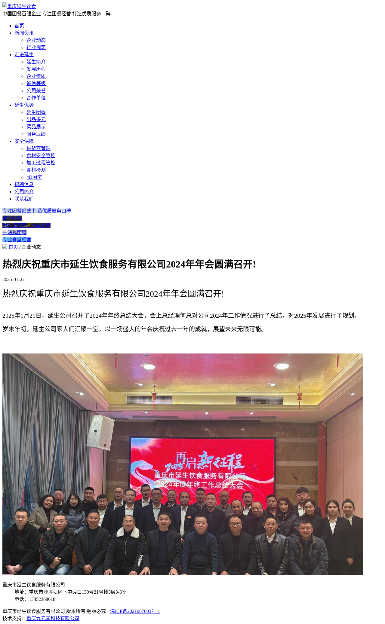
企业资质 (36, 76)
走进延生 (24, 54)
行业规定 (36, 47)
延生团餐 (36, 112)
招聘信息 (24, 184)
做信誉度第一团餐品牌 (26, 225)
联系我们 (24, 198)
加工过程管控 (40, 162)
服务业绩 (36, 133)
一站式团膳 (14, 232)
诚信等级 (36, 83)
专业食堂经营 (16, 239)
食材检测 (36, 170)
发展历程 (36, 69)
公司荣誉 (36, 90)
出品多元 (36, 119)
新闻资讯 (24, 32)
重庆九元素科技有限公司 (52, 618)
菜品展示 (36, 126)
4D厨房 (34, 177)
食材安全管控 (40, 155)
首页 (19, 25)
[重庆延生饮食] (19, 6)
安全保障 (24, 141)
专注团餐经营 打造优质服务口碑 (36, 210)
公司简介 (24, 191)
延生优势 (24, 105)
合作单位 (36, 97)
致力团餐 (12, 218)
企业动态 (36, 40)
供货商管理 (38, 148)
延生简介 (36, 61)
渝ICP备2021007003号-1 (135, 611)
